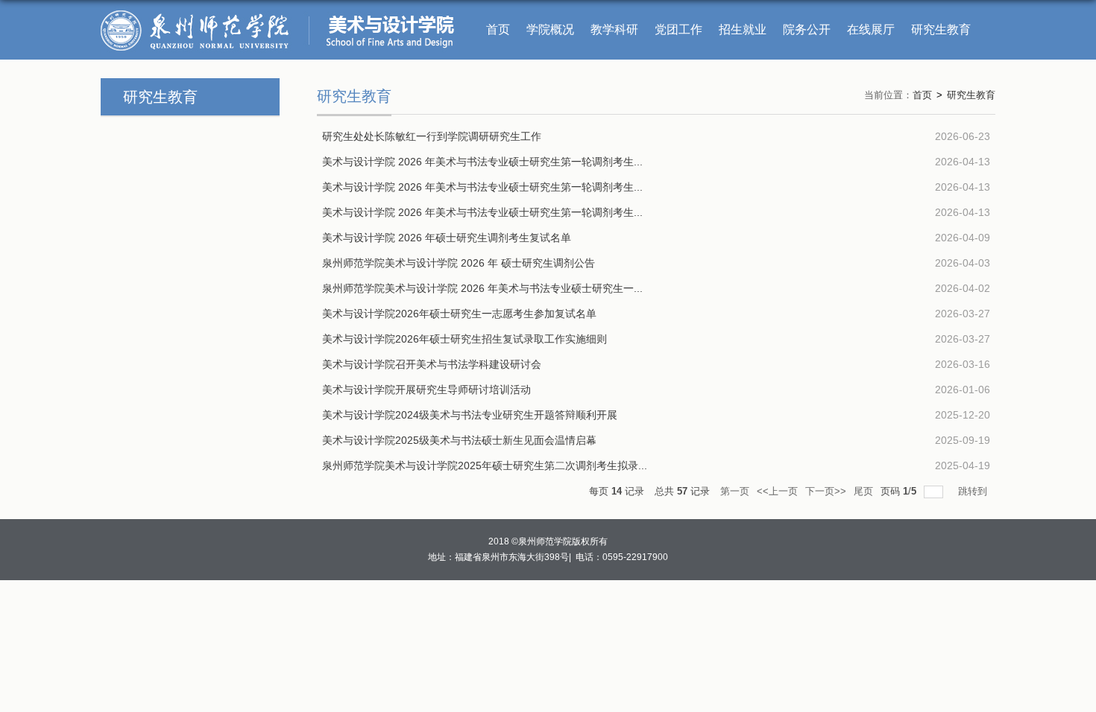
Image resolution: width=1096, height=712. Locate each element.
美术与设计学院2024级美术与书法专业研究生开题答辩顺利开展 (469, 415)
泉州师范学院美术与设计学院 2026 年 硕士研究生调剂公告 (458, 263)
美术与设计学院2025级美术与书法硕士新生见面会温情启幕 (459, 440)
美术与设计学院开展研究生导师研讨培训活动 (426, 389)
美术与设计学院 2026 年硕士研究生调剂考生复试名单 (446, 238)
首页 (498, 29)
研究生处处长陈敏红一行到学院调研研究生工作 (431, 136)
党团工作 (678, 29)
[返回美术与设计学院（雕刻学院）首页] (280, 10)
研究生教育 (941, 29)
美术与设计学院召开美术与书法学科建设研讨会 (431, 364)
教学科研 (614, 29)
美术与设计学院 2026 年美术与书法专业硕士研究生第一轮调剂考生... (482, 162)
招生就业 (742, 29)
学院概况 (550, 29)
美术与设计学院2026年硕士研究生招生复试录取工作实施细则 (464, 339)
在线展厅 (871, 29)
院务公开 (807, 29)
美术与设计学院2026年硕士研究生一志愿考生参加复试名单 (459, 314)
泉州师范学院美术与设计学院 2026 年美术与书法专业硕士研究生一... (482, 288)
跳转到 (974, 491)
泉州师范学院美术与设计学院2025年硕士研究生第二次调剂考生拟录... (484, 465)
